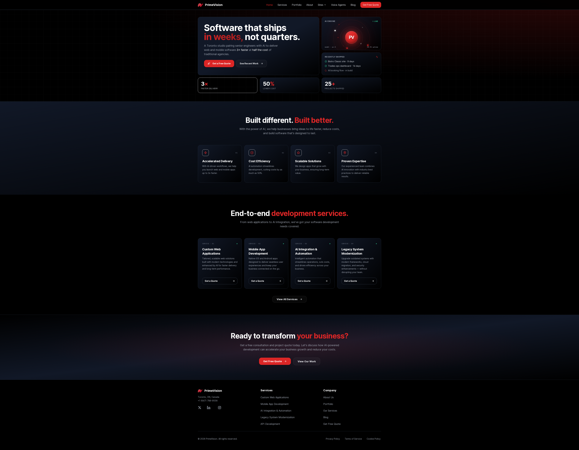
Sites (320, 4)
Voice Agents (338, 4)
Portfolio (297, 4)
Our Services (330, 410)
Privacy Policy (333, 438)
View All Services (287, 299)
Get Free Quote (371, 4)
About (309, 4)
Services (282, 4)
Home (269, 4)
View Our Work (307, 361)
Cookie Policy (374, 438)
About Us (328, 397)
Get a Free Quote (221, 63)
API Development (270, 423)
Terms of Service (353, 438)
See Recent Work (249, 63)
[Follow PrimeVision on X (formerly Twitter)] (199, 407)
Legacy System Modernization (278, 417)
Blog (353, 4)
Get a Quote (211, 281)
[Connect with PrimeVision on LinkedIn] (208, 407)
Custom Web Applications (275, 397)
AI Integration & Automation (276, 410)
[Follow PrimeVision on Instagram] (219, 407)
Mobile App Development (275, 403)
